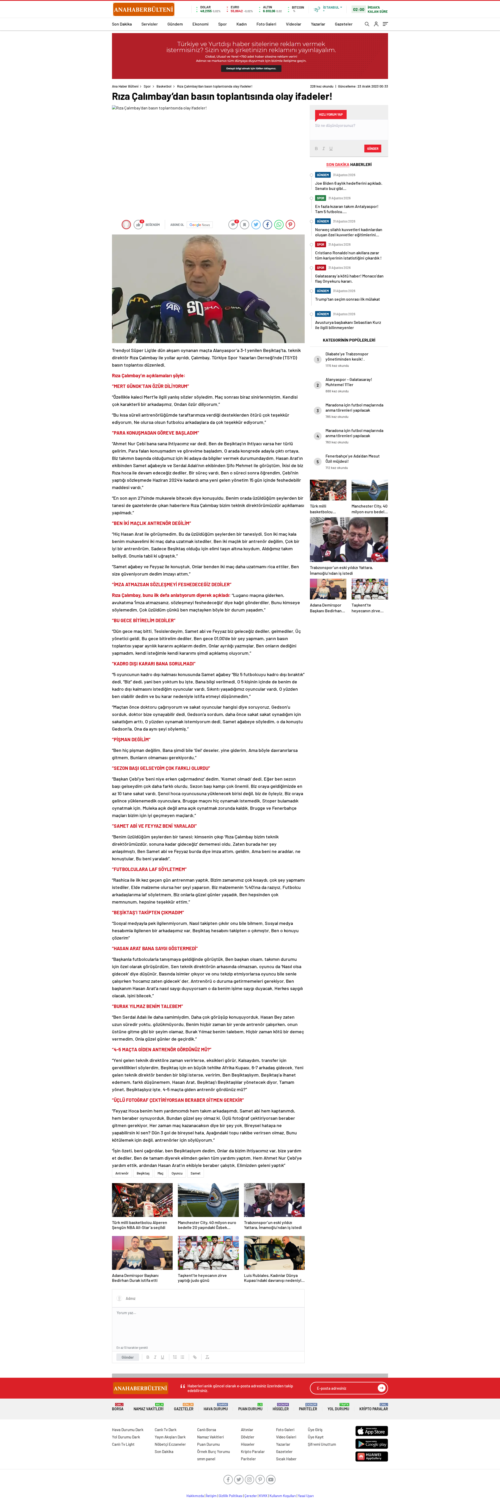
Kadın (241, 23)
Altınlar (247, 1429)
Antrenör (122, 1173)
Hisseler (281, 1407)
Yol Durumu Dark (126, 1437)
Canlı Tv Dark (166, 1429)
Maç (161, 1173)
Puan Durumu (250, 1407)
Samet (196, 1173)
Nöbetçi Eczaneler (170, 1444)
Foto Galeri (266, 23)
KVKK (263, 1496)
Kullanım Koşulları (283, 1496)
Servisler (149, 23)
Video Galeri (286, 1437)
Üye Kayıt (316, 1437)
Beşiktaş (143, 1173)
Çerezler (251, 1496)
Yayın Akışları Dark (170, 1437)
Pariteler (308, 1407)
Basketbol (164, 86)
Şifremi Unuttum (322, 1444)
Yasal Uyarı (306, 1496)
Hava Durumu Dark (127, 1429)
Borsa (117, 1407)
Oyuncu (177, 1173)
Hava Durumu (216, 1407)
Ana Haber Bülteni (125, 86)
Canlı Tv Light (123, 1444)
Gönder (128, 1357)
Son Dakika (122, 23)
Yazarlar (318, 23)
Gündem (175, 23)
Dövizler (247, 1437)
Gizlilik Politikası (230, 1496)
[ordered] (175, 1357)
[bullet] (182, 1357)
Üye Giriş (315, 1429)
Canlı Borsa (206, 1429)
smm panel (206, 1458)
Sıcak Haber (286, 1458)
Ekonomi (200, 23)
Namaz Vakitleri (149, 1407)
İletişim (211, 1496)
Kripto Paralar (373, 1407)
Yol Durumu (338, 1407)
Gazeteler (344, 23)
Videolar (293, 23)
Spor (222, 23)
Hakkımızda (195, 1496)
